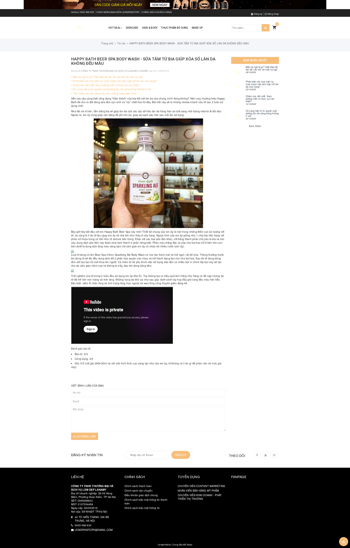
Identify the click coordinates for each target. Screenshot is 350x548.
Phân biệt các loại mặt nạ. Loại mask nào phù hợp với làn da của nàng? (114, 81)
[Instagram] (274, 455)
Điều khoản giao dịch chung (141, 495)
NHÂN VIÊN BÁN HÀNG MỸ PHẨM (198, 490)
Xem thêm (255, 126)
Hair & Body (150, 27)
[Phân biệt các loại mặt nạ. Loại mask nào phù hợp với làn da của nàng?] (237, 86)
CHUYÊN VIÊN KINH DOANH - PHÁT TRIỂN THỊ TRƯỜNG (200, 497)
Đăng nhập (273, 13)
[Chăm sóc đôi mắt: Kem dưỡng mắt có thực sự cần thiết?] (237, 101)
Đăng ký (257, 13)
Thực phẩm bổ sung (174, 27)
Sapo (189, 544)
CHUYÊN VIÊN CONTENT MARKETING (201, 486)
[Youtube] (265, 455)
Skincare (132, 27)
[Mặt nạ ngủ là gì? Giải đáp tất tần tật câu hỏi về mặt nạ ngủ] (237, 72)
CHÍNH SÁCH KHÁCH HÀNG (157, 12)
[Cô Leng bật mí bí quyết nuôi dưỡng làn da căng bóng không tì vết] (237, 116)
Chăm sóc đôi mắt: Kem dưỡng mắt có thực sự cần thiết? (106, 85)
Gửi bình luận (86, 436)
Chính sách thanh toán (138, 486)
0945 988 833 (87, 12)
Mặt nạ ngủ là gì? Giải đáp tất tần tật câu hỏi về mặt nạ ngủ (107, 77)
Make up (197, 27)
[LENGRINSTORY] (80, 27)
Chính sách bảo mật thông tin (142, 508)
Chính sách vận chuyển (139, 490)
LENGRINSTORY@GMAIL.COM (94, 530)
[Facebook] (257, 455)
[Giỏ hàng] (274, 27)
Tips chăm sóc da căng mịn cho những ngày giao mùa (104, 93)
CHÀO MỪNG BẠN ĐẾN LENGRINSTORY (118, 12)
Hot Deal (114, 27)
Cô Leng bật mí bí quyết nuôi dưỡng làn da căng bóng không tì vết (111, 89)
